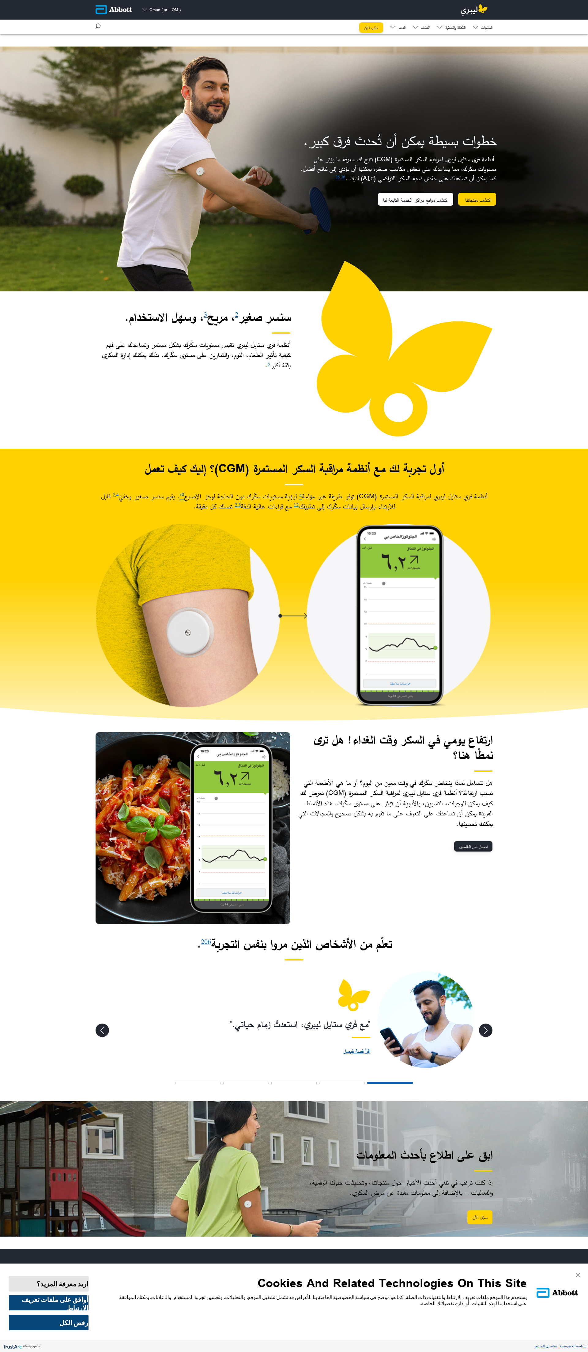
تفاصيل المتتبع (546, 1346)
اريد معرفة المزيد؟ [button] (63, 1283)
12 (296, 504)
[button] (98, 26)
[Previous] (485, 1030)
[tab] (390, 1083)
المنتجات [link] (486, 28)
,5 (239, 504)
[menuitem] (482, 26)
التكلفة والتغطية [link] (455, 28)
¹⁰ (181, 496)
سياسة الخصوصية (573, 1346)
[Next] (102, 1030)
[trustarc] (11, 1346)
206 (206, 941)
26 (337, 177)
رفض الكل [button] (74, 1322)
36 (343, 177)
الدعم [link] (401, 28)
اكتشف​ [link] (425, 28)
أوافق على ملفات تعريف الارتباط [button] (55, 1303)
